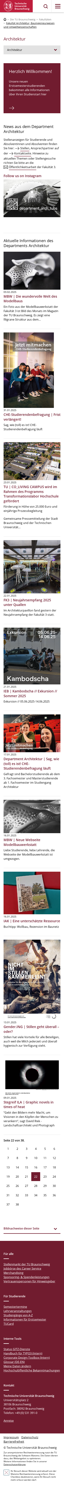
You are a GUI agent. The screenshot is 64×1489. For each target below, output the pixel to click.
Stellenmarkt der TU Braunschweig (27, 1264)
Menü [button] (57, 6)
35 (45, 1195)
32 (17, 1195)
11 (45, 1158)
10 (35, 1158)
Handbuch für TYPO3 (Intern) (23, 1353)
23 (45, 1177)
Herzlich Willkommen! (30, 71)
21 (26, 1177)
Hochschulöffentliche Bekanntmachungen (32, 1370)
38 (17, 1204)
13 (8, 1167)
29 (45, 1186)
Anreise (9, 1421)
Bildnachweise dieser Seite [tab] (21, 1228)
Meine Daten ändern (17, 1366)
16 (35, 1167)
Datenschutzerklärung (15, 1464)
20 (17, 1177)
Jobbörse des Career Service (22, 1269)
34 (35, 1195)
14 (17, 1167)
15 (26, 1167)
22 (35, 1177)
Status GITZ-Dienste (17, 1349)
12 (54, 1158)
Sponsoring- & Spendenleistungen (26, 1277)
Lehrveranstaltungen (18, 1311)
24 (54, 1177)
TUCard (9, 1324)
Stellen (24, 148)
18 (54, 1167)
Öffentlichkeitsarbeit (22, 167)
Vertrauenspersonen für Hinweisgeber (29, 1281)
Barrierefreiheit (14, 1442)
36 (54, 1195)
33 (26, 1195)
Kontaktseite (22, 153)
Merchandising (13, 1273)
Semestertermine (15, 1307)
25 (8, 1186)
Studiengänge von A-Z (18, 1315)
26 (17, 1186)
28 (35, 1186)
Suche (46, 6)
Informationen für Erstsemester (25, 1319)
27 (26, 1186)
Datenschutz (29, 1437)
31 (8, 1195)
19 (8, 1177)
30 (54, 1186)
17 (45, 1167)
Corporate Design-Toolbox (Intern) (27, 1358)
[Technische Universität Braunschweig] (16, 6)
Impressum (11, 1437)
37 (8, 1204)
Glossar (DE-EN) (14, 1362)
